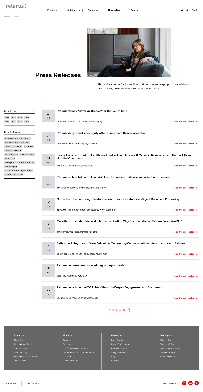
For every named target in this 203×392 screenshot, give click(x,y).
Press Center (117, 340)
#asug (60, 297)
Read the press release (185, 122)
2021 (13, 121)
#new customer (107, 209)
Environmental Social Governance (78, 352)
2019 (26, 121)
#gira (59, 209)
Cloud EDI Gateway (13, 146)
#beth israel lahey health (69, 253)
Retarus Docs (166, 340)
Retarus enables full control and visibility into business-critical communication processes (113, 177)
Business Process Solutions (17, 142)
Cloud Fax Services (13, 150)
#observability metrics (78, 187)
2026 (7, 117)
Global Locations (70, 360)
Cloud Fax (28, 146)
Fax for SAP (10, 158)
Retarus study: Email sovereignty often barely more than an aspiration (101, 133)
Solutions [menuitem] (72, 10)
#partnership (69, 275)
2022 (7, 121)
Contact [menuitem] (134, 10)
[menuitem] (182, 10)
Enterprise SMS (27, 154)
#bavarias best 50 (66, 121)
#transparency (98, 187)
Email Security (11, 154)
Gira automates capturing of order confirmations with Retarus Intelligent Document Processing (118, 199)
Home (7, 17)
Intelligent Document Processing (20, 162)
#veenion (82, 275)
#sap (95, 297)
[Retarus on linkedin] (190, 383)
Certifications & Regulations (75, 348)
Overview (67, 340)
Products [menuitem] (52, 10)
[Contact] (184, 383)
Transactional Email (14, 174)
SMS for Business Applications (19, 170)
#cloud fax (62, 165)
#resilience (82, 121)
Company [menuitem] (93, 10)
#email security (65, 143)
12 (124, 310)
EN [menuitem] (193, 10)
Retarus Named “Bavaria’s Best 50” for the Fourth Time (92, 111)
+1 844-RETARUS (167, 356)
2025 (13, 117)
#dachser (74, 231)
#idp (59, 275)
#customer (62, 231)
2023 (26, 117)
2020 (20, 121)
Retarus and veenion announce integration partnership (91, 265)
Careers (66, 344)
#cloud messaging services (78, 297)
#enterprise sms (88, 231)
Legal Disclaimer (10, 383)
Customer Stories (119, 348)
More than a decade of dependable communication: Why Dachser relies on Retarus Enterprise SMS (119, 221)
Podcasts (115, 360)
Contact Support (167, 352)
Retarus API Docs (168, 344)
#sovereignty (95, 121)
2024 (20, 117)
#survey (92, 143)
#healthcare (75, 165)
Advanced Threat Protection (17, 138)
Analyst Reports (118, 352)
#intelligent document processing (80, 209)
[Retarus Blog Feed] (196, 383)
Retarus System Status (170, 348)
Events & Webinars (120, 344)
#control (61, 187)
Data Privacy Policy (33, 383)
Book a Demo (20, 360)
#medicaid (87, 165)
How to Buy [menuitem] (114, 10)
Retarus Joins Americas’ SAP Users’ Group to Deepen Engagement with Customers (109, 287)
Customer (67, 356)
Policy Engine (11, 166)
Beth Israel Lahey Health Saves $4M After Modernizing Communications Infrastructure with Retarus (121, 243)
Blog (113, 356)
